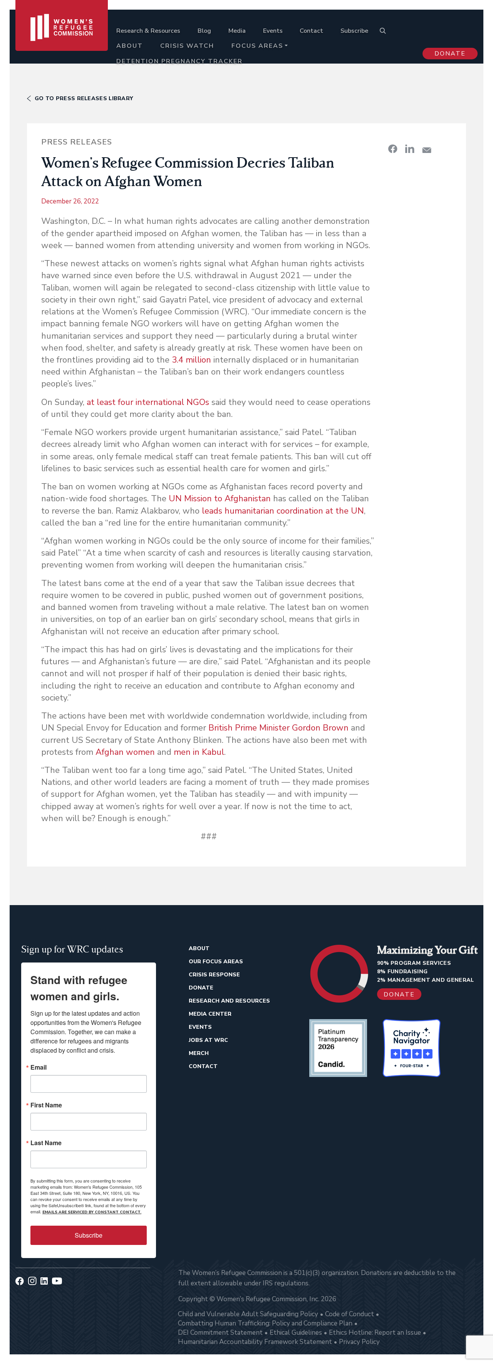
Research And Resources (229, 1001)
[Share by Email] (426, 150)
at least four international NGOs (148, 402)
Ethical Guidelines (296, 1333)
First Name (46, 1105)
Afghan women (125, 752)
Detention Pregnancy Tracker (179, 61)
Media (237, 31)
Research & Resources (148, 31)
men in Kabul (199, 752)
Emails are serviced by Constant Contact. (91, 1212)
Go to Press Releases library (84, 98)
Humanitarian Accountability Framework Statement (255, 1342)
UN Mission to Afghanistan (220, 498)
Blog (204, 31)
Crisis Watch (187, 46)
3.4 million (191, 360)
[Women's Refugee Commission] (61, 39)
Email (38, 1067)
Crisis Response (214, 974)
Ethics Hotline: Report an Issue (375, 1333)
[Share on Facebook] (392, 148)
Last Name (46, 1143)
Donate (450, 53)
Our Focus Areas (216, 961)
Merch (199, 1053)
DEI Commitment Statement (220, 1333)
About (129, 46)
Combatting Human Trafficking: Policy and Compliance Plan (265, 1323)
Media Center (210, 1014)
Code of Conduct (349, 1314)
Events (273, 31)
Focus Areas (257, 46)
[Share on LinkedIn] (409, 148)
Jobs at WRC (208, 1040)
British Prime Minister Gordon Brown (278, 728)
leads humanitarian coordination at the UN (283, 511)
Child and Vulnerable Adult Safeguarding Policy (248, 1314)
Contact (311, 31)
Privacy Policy (359, 1342)
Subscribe (354, 31)
